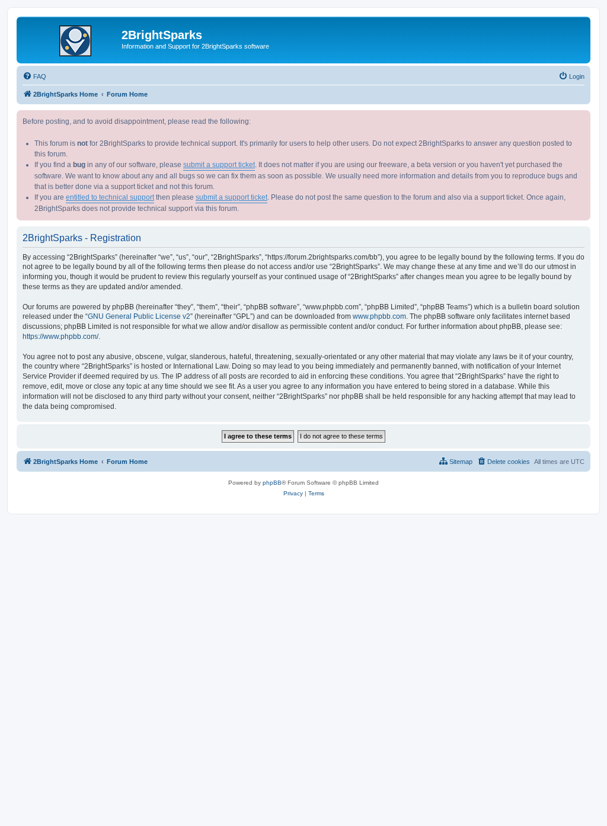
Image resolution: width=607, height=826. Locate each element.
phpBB (272, 482)
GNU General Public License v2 (139, 316)
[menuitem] (34, 76)
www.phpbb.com (379, 316)
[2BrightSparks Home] (71, 38)
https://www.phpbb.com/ (60, 336)
